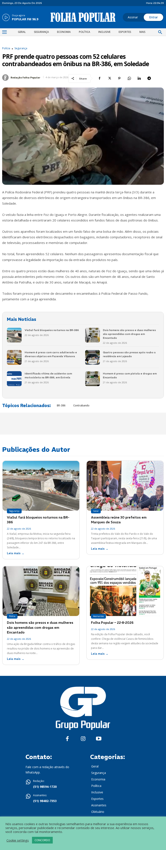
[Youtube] (98, 739)
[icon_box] (20, 18)
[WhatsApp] (129, 78)
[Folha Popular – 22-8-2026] (125, 591)
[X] (109, 78)
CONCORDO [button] (42, 840)
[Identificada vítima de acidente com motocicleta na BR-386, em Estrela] (14, 378)
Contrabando (81, 405)
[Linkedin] (139, 78)
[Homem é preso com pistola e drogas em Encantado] (92, 378)
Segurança (20, 48)
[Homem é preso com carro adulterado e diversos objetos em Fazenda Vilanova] (14, 357)
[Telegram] (149, 78)
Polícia (6, 48)
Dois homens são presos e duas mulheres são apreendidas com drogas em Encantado (129, 333)
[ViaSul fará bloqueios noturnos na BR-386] (14, 335)
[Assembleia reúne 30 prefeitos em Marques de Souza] (125, 486)
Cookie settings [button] (17, 840)
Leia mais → (15, 553)
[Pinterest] (119, 78)
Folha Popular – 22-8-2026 (112, 623)
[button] (160, 32)
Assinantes (98, 616)
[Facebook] (99, 78)
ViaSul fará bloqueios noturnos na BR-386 (52, 330)
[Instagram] (83, 739)
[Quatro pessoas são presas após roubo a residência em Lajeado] (92, 357)
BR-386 (61, 405)
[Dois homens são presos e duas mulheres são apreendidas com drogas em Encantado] (92, 335)
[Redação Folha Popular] (6, 77)
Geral (96, 511)
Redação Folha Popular (25, 77)
